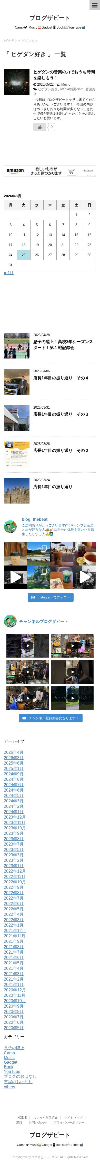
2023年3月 (14, 855)
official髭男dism (72, 89)
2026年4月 (14, 752)
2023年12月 (15, 817)
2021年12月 (15, 930)
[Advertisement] (50, 305)
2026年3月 (14, 758)
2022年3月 (14, 920)
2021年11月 (14, 936)
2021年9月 (14, 941)
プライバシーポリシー (69, 1122)
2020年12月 (15, 990)
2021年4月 (14, 968)
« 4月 (9, 273)
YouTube (12, 1071)
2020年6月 (14, 1022)
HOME (22, 1117)
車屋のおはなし (18, 1082)
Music (65, 84)
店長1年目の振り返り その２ (61, 450)
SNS (19, 1122)
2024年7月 (14, 785)
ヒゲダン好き (48, 89)
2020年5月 (14, 1028)
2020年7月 (14, 1017)
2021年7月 (14, 952)
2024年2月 (14, 806)
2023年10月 (15, 828)
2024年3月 (14, 801)
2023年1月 (14, 866)
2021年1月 (14, 984)
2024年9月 (14, 774)
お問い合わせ (38, 1122)
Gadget (10, 1062)
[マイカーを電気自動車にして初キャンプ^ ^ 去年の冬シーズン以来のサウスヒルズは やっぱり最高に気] (38, 577)
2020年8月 (14, 1011)
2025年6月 (14, 763)
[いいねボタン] (39, 127)
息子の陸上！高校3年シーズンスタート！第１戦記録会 (63, 344)
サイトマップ (73, 1117)
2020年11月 (14, 995)
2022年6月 (14, 903)
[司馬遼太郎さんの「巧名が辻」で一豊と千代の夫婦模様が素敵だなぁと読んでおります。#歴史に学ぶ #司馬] (61, 577)
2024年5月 (14, 795)
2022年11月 (14, 876)
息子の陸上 (14, 1048)
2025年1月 (14, 768)
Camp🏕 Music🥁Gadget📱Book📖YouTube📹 (50, 1145)
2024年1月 (14, 812)
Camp (9, 1053)
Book (8, 1067)
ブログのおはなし (20, 1076)
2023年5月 (14, 849)
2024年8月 (14, 779)
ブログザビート (50, 18)
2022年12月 (15, 871)
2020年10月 (15, 1001)
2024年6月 (14, 790)
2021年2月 (14, 979)
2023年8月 (14, 839)
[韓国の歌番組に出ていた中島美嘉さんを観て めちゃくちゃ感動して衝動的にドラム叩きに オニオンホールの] (15, 577)
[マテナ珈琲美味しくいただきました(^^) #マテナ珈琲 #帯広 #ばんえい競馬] (15, 554)
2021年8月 (14, 947)
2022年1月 (14, 925)
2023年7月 (14, 844)
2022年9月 (14, 887)
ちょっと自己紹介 (45, 1117)
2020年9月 (14, 1006)
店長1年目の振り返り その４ (61, 378)
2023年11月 (14, 822)
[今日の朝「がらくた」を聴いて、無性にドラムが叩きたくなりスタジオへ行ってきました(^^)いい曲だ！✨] (84, 577)
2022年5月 (14, 909)
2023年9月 (14, 833)
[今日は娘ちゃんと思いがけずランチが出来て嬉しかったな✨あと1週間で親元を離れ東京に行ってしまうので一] (84, 554)
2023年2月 (14, 860)
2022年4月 (14, 914)
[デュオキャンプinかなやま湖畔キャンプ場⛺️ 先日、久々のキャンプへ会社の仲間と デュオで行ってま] (38, 554)
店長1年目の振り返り (53, 487)
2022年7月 (14, 898)
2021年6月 (14, 957)
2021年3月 (14, 974)
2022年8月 (14, 893)
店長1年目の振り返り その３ (61, 414)
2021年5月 (14, 963)
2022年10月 (15, 882)
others (9, 1087)
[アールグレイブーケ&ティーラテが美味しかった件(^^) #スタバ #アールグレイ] (61, 554)
